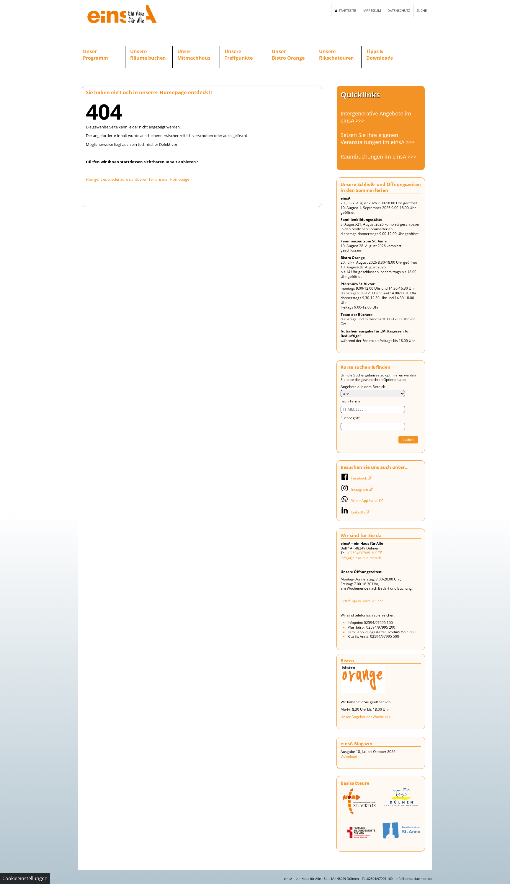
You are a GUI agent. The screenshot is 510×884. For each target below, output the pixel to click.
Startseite (347, 11)
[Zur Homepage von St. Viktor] (360, 802)
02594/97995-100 (362, 552)
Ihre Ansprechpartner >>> (362, 600)
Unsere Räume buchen (148, 54)
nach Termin (351, 401)
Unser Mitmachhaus (193, 54)
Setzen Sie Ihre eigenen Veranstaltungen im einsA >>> (378, 138)
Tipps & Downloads (379, 54)
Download (349, 756)
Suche (421, 11)
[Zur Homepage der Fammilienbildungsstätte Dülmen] (360, 833)
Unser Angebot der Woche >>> (366, 716)
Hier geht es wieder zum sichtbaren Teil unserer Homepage (137, 179)
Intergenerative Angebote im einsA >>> (376, 117)
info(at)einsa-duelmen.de (361, 557)
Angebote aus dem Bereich (363, 386)
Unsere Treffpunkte (239, 54)
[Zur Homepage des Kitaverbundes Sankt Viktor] (401, 830)
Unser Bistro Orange (288, 54)
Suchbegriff (350, 418)
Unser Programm (95, 54)
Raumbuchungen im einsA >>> (378, 156)
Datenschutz (399, 11)
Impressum (371, 11)
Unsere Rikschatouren (336, 54)
